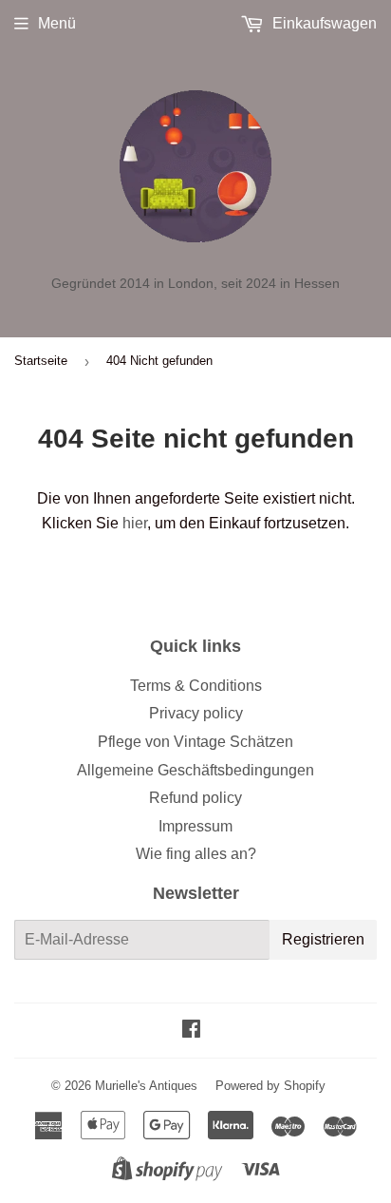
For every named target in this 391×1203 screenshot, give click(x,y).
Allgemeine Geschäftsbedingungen (195, 770)
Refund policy (195, 798)
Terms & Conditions (196, 686)
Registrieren (323, 939)
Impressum (195, 826)
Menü (57, 23)
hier (134, 523)
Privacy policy (196, 713)
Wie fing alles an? (196, 854)
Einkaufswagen (323, 23)
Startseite (40, 360)
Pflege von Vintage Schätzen (195, 742)
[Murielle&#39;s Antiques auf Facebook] (191, 1030)
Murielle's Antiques (146, 1086)
